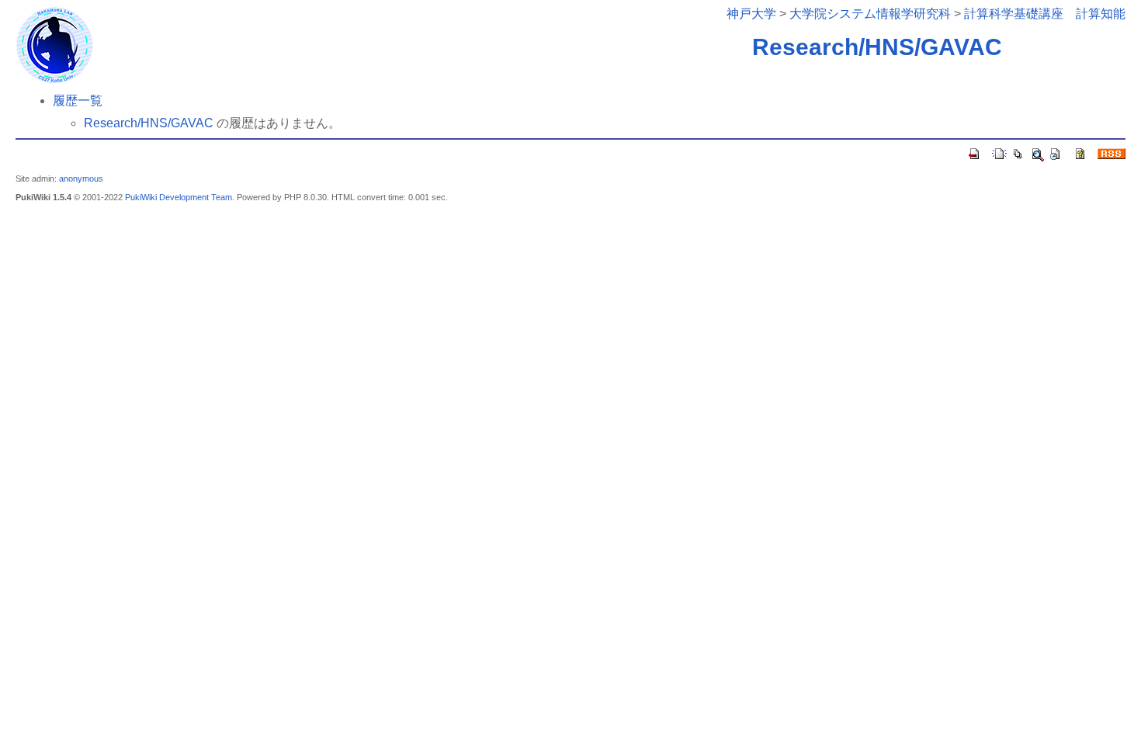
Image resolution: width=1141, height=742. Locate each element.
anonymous (81, 178)
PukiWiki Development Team (178, 197)
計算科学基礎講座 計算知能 (1044, 13)
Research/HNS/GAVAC (877, 47)
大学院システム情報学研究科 (870, 13)
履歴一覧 (77, 100)
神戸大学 (751, 13)
